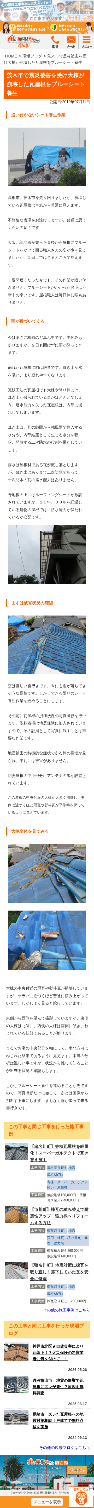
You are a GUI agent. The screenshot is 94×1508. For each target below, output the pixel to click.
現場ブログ (32, 56)
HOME (11, 56)
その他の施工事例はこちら (66, 1310)
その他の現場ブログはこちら (64, 1447)
